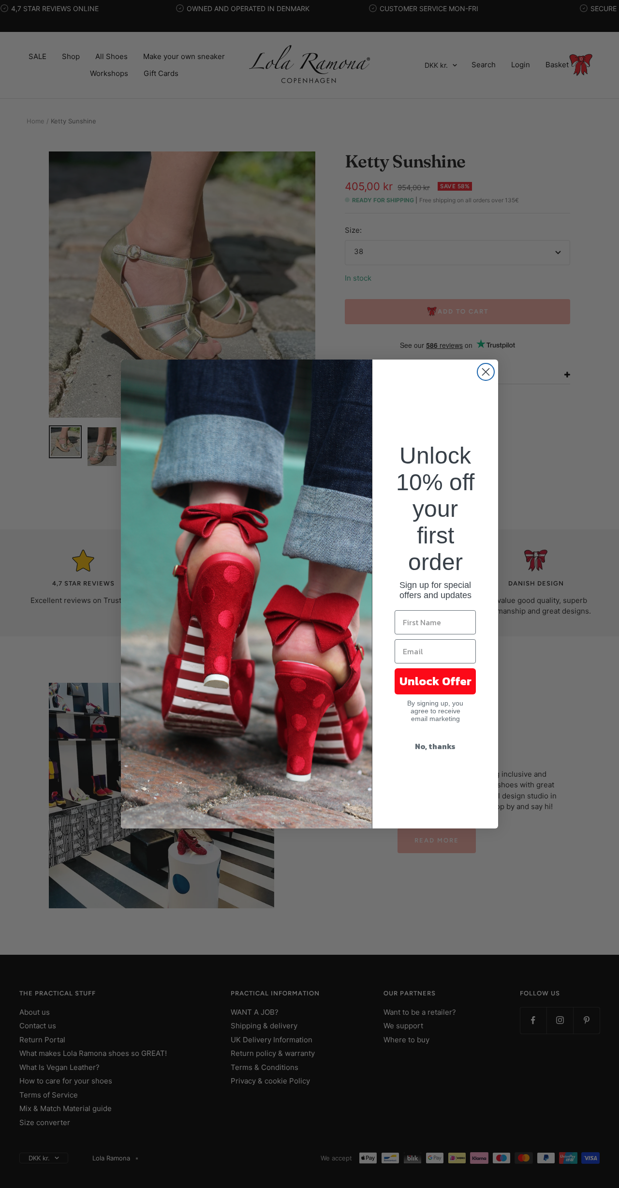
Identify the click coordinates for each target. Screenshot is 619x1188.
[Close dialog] (485, 371)
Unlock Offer (435, 681)
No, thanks (435, 746)
